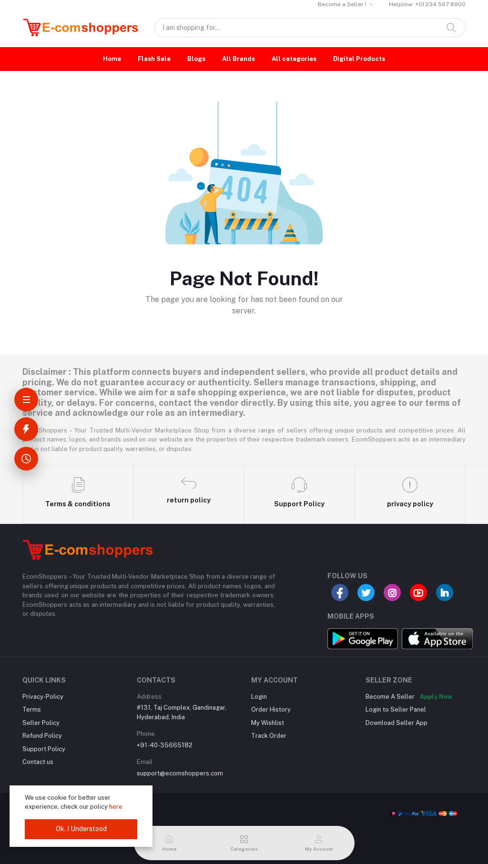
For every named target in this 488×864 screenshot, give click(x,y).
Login (259, 696)
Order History (271, 709)
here (115, 806)
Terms (31, 709)
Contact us (37, 761)
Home (112, 58)
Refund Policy (42, 735)
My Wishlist (267, 722)
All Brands (238, 58)
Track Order (268, 735)
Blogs (196, 58)
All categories (294, 58)
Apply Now (436, 696)
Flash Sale (154, 58)
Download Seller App (396, 722)
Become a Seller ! (342, 4)
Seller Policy (41, 722)
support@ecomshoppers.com (180, 773)
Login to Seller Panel (396, 709)
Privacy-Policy (42, 696)
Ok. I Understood (81, 829)
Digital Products (359, 58)
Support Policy (43, 749)
